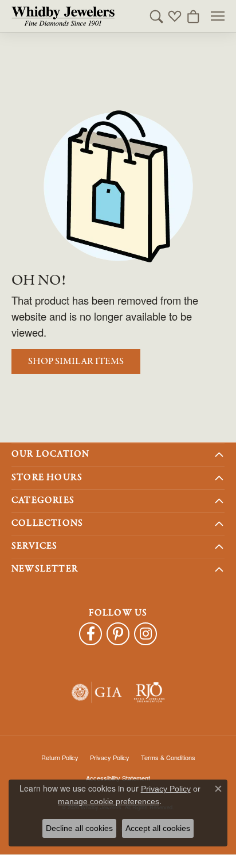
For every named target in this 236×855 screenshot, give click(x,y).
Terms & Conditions (168, 757)
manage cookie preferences (108, 801)
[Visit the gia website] (97, 692)
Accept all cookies (157, 828)
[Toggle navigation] (217, 16)
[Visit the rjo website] (149, 692)
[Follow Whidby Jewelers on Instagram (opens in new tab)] (145, 633)
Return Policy (59, 757)
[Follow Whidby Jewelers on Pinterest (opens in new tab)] (118, 633)
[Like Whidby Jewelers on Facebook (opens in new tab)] (90, 633)
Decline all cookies (79, 828)
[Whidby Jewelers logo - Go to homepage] (63, 16)
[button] (156, 16)
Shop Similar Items (76, 361)
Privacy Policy (109, 757)
